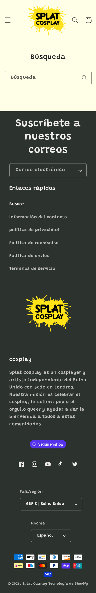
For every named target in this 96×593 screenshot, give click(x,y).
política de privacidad (34, 230)
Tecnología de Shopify (68, 584)
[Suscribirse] (79, 170)
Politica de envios (29, 256)
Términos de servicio (32, 269)
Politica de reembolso (33, 243)
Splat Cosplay (34, 584)
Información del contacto (38, 217)
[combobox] (48, 78)
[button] (7, 20)
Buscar (16, 204)
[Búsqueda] (84, 77)
